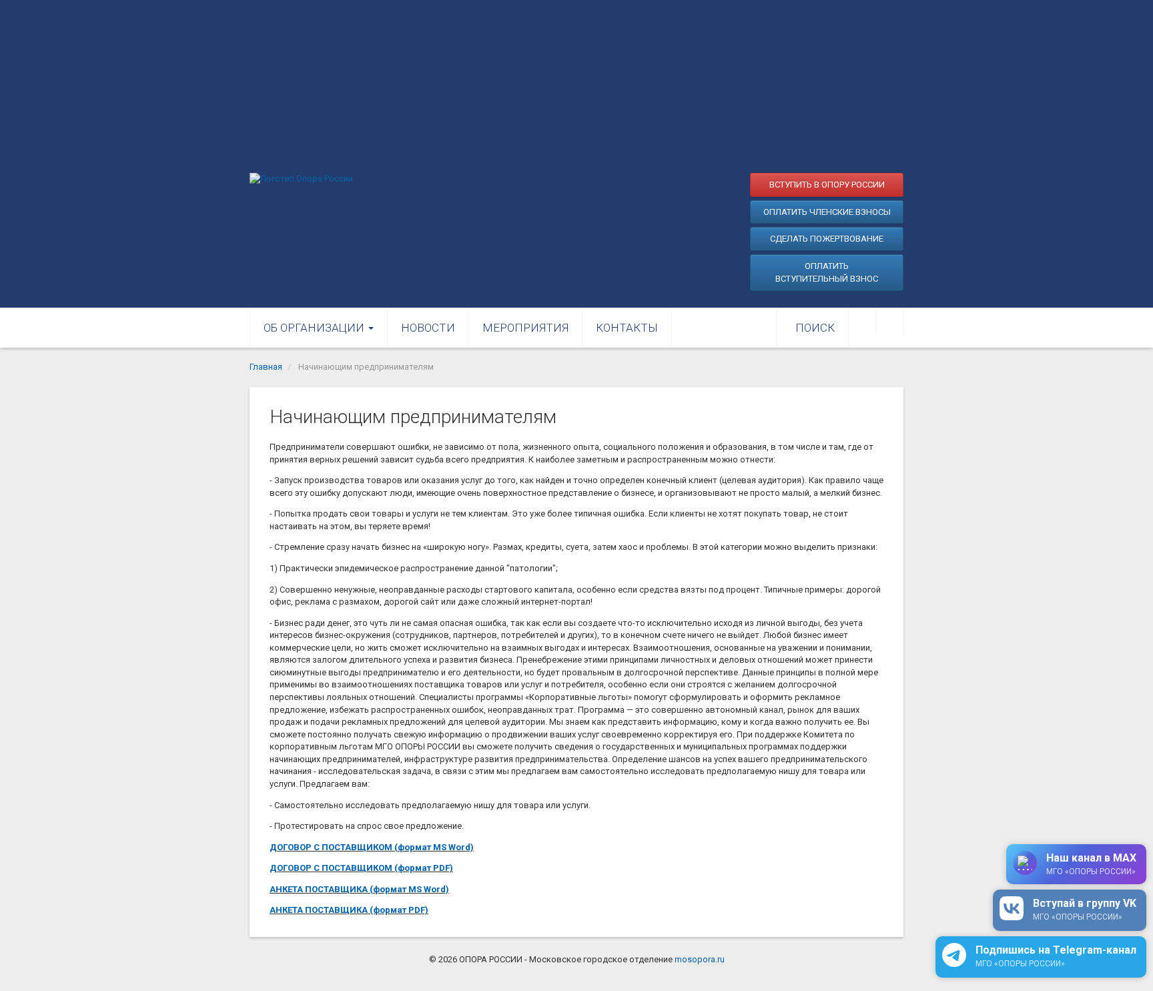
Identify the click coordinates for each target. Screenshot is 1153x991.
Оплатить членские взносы (827, 212)
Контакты (627, 327)
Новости (428, 327)
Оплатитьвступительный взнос (826, 272)
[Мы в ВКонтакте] (862, 321)
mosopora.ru (700, 959)
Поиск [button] (815, 327)
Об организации (315, 327)
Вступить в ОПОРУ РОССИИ (827, 185)
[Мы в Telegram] (889, 321)
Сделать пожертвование (826, 239)
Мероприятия (525, 327)
